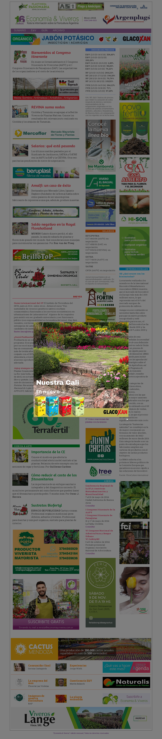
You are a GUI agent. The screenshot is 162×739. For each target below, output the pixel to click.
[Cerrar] (127, 419)
